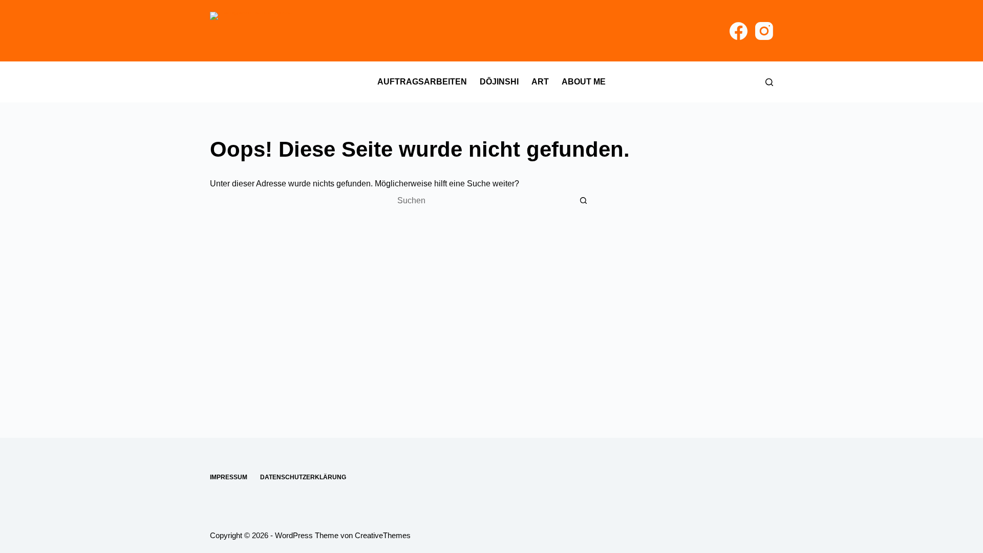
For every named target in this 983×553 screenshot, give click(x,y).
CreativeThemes (383, 535)
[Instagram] (764, 31)
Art (540, 81)
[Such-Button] (583, 200)
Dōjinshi (499, 81)
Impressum (228, 477)
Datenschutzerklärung (303, 477)
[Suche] (769, 82)
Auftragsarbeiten (422, 81)
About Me (584, 81)
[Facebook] (738, 31)
